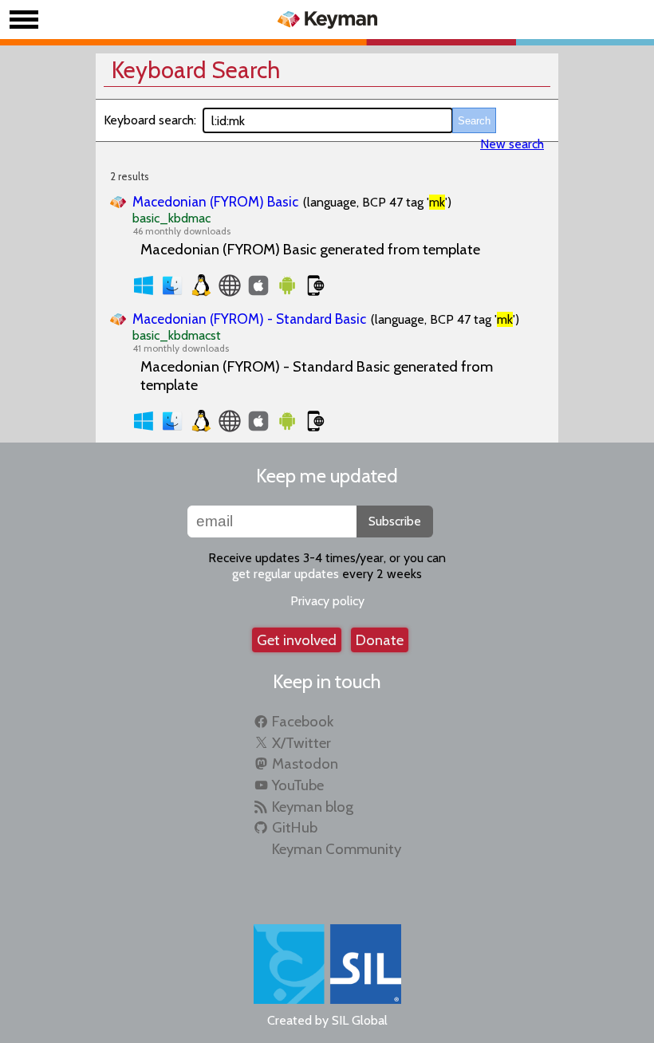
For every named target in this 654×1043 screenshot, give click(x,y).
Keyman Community (336, 849)
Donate (380, 640)
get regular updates (285, 573)
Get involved (297, 640)
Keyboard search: (150, 120)
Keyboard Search (196, 70)
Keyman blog (312, 806)
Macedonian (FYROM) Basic (215, 201)
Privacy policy (327, 600)
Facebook (302, 721)
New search (512, 144)
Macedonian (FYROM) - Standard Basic (249, 318)
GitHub (294, 827)
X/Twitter (301, 743)
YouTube (298, 785)
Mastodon (305, 763)
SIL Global (360, 1020)
